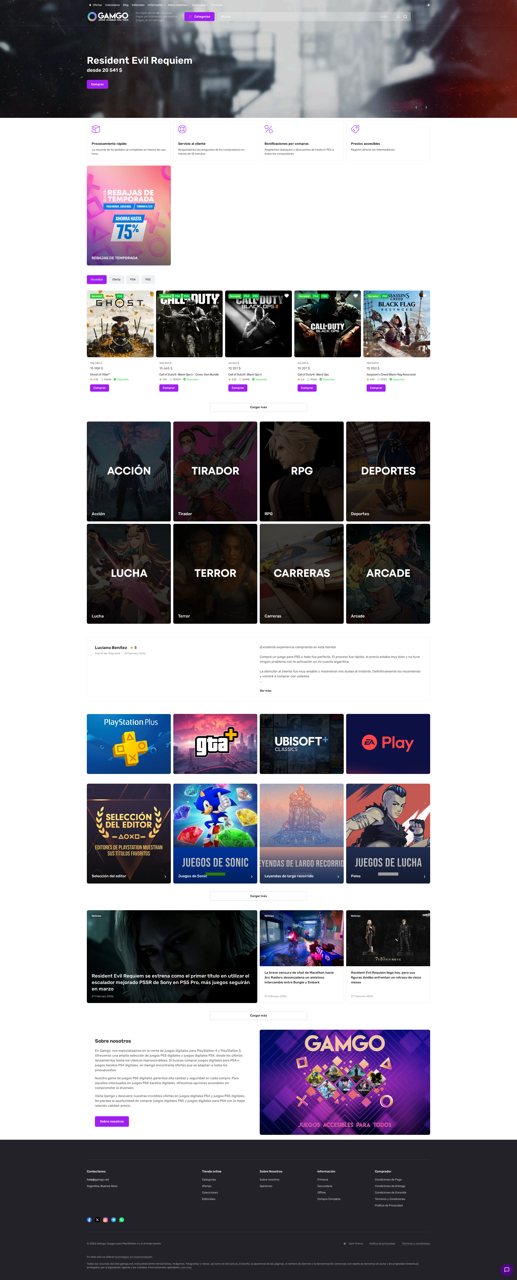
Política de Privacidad (389, 1205)
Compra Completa (328, 1199)
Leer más (186, 1267)
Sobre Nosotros (271, 1171)
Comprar (97, 84)
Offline (321, 1192)
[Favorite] (148, 296)
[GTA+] (215, 744)
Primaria (322, 1179)
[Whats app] (121, 1219)
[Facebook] (89, 1219)
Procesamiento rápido (109, 144)
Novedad (97, 279)
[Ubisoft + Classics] (302, 744)
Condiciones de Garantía (390, 1192)
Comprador (383, 1171)
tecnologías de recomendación (133, 1256)
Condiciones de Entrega (390, 1186)
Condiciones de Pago (388, 1179)
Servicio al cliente (191, 144)
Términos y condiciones (416, 1243)
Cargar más (258, 407)
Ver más (265, 690)
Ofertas (207, 1186)
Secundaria (324, 1186)
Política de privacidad (382, 1243)
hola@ (91, 1179)
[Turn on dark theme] (428, 5)
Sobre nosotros (112, 1121)
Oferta (116, 279)
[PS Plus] (129, 744)
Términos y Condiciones (390, 1199)
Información (326, 1171)
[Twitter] (97, 1219)
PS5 (148, 279)
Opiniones (266, 1186)
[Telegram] (113, 1219)
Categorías (209, 1179)
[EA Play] (388, 744)
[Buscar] (405, 16)
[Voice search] (398, 17)
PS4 (133, 279)
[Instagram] (105, 1219)
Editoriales (208, 1199)
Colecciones (210, 1192)
